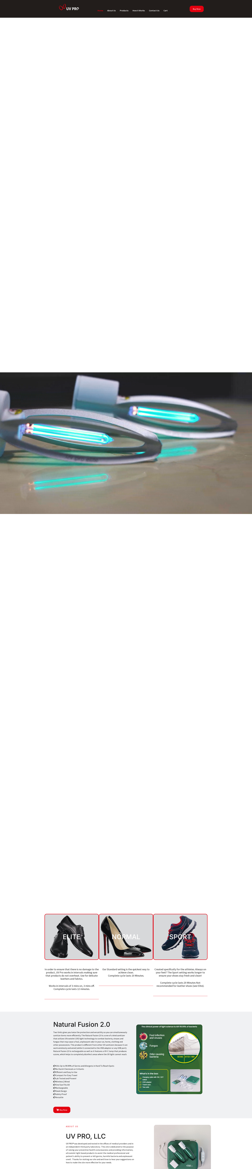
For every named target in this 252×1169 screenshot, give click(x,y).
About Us (111, 10)
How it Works (139, 10)
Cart (166, 10)
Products (124, 10)
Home (100, 10)
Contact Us (154, 10)
